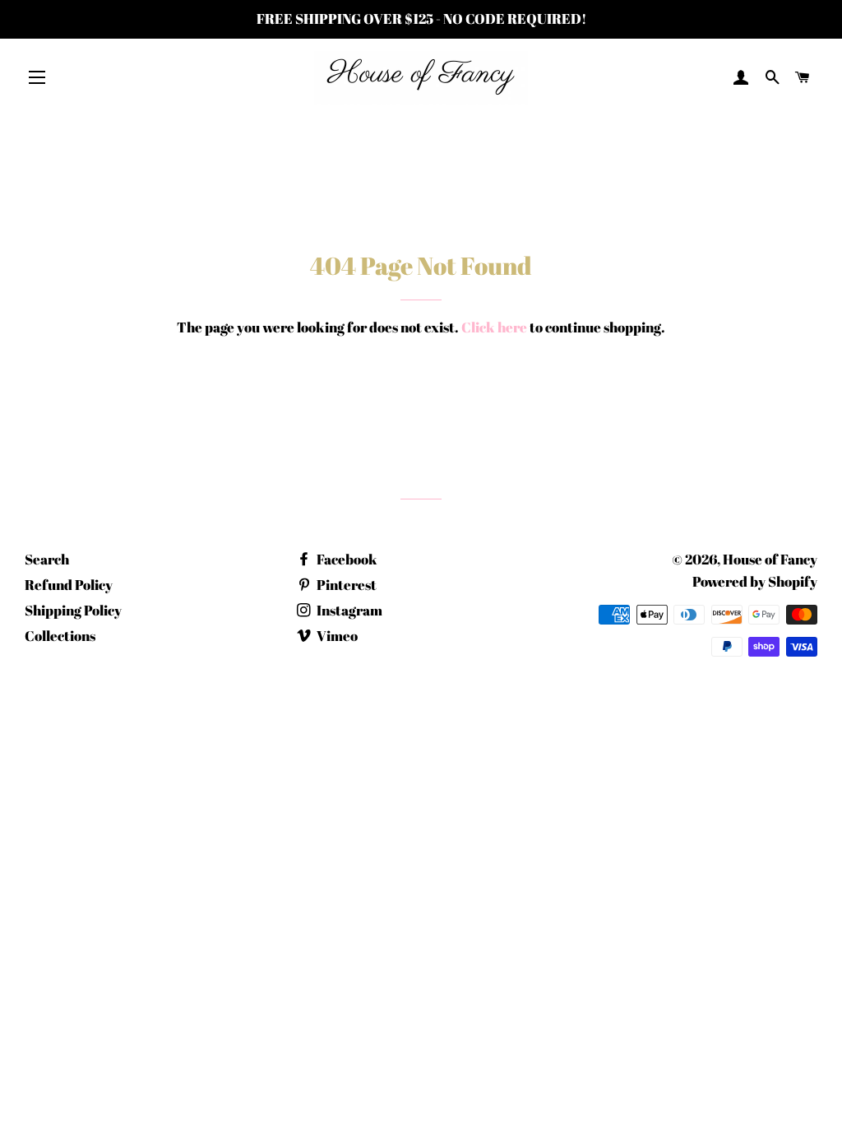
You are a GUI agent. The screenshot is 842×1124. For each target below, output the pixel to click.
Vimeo (336, 635)
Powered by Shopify (754, 581)
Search (47, 559)
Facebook (345, 559)
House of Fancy (770, 559)
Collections (60, 635)
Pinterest (345, 584)
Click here (494, 327)
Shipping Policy (73, 610)
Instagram (348, 610)
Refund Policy (69, 584)
